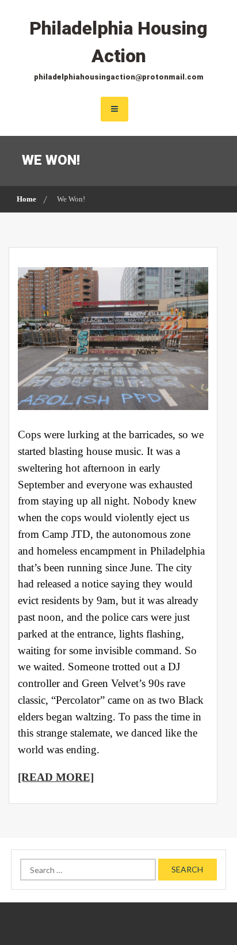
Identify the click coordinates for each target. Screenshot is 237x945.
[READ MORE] (56, 777)
